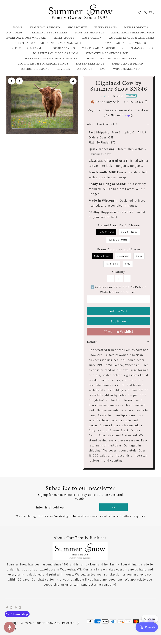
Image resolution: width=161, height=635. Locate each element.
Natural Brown (102, 255)
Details (92, 342)
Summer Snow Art (46, 623)
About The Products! (102, 124)
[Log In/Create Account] (145, 12)
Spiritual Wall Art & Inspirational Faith (49, 42)
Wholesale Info (126, 68)
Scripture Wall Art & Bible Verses (118, 42)
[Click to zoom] (73, 81)
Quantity (118, 272)
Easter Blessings (90, 63)
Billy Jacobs (64, 37)
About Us (84, 68)
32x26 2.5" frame (118, 239)
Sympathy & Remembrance (107, 53)
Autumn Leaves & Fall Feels (132, 37)
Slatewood (123, 255)
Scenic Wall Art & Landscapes (111, 58)
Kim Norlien (92, 37)
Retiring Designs (35, 68)
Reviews (63, 68)
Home (17, 27)
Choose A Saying (61, 48)
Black (139, 255)
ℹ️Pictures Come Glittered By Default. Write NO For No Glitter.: (118, 289)
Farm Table (112, 263)
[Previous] (11, 80)
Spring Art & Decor (127, 63)
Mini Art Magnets (89, 32)
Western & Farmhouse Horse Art (52, 58)
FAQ (103, 68)
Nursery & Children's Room (55, 53)
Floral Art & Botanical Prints (43, 63)
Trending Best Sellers (49, 32)
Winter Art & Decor (98, 48)
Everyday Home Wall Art (26, 37)
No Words (14, 32)
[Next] (19, 80)
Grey (127, 263)
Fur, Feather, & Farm (24, 48)
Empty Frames (105, 27)
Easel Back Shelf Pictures (133, 32)
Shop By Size (77, 27)
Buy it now (118, 321)
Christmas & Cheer (137, 48)
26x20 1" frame (129, 231)
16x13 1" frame (106, 231)
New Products (136, 27)
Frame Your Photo (45, 27)
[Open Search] (140, 12)
